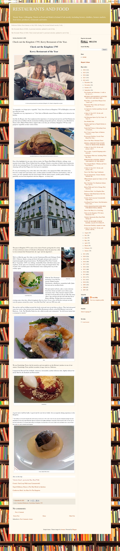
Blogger (74, 529)
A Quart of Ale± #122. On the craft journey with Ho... (93, 228)
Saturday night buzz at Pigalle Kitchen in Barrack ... (95, 124)
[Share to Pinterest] (38, 501)
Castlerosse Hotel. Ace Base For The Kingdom (26, 490)
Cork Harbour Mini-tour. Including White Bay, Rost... (95, 156)
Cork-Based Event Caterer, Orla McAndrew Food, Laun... (95, 203)
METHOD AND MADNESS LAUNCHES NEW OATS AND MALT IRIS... (95, 97)
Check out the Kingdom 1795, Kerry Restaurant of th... (94, 213)
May (86, 240)
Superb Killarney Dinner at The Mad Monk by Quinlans (29, 487)
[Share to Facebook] (37, 501)
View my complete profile (97, 300)
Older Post (72, 516)
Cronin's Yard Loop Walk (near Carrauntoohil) (26, 483)
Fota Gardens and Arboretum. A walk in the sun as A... (95, 93)
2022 (84, 80)
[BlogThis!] (33, 501)
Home (44, 516)
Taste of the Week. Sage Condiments (94, 172)
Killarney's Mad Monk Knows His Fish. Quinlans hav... (94, 194)
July (86, 235)
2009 (84, 285)
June (86, 238)
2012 (84, 277)
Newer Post (16, 516)
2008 (84, 287)
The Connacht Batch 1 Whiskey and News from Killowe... (95, 164)
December (87, 82)
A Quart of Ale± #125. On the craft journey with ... (93, 114)
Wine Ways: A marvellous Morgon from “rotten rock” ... (95, 101)
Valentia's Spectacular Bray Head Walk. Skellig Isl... (94, 218)
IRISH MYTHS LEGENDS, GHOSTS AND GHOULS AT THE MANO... (94, 160)
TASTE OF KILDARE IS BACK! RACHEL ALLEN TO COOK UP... (94, 222)
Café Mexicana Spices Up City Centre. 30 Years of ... (95, 118)
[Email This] (31, 501)
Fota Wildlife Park (89, 121)
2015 (84, 269)
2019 (84, 259)
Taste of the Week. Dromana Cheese (93, 140)
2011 (84, 279)
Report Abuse (85, 62)
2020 (84, 256)
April (86, 243)
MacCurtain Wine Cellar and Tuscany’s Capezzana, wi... (94, 105)
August (87, 233)
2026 (84, 70)
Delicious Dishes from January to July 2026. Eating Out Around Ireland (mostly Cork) (37, 25)
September (88, 90)
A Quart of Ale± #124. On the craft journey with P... (93, 148)
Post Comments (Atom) (26, 519)
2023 (84, 77)
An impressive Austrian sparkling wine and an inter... (95, 109)
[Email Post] (28, 500)
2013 (84, 274)
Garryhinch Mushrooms (23, 503)
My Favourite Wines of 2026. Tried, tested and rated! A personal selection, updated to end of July (40, 33)
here (19, 424)
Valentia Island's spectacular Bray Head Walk (26, 480)
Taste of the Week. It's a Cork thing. (93, 210)
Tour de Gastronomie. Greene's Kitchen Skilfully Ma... (94, 175)
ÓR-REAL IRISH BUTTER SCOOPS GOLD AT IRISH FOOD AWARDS (94, 144)
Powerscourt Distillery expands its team (94, 225)
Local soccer (86, 322)
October (87, 87)
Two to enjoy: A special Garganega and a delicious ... (95, 152)
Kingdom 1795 (39, 503)
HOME (84, 57)
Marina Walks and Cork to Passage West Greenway (94, 188)
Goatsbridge (32, 503)
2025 (84, 72)
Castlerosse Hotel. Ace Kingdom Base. (94, 191)
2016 (84, 267)
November (87, 85)
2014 (84, 272)
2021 (84, 254)
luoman (63, 529)
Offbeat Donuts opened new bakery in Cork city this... (95, 179)
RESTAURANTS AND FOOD (41, 9)
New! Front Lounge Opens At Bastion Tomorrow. (94, 133)
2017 (84, 264)
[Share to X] (35, 501)
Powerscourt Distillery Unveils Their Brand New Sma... (94, 137)
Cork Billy (95, 297)
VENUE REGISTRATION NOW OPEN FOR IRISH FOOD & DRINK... (95, 207)
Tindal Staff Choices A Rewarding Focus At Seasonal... (95, 129)
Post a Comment (19, 512)
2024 (84, 75)
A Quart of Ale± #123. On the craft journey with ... (93, 168)
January (87, 251)
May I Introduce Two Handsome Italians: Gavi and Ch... (95, 183)
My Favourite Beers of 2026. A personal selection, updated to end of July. (33, 29)
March (86, 245)
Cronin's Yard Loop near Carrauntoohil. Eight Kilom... (94, 198)
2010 (84, 282)
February (87, 248)
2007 (84, 290)
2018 (84, 261)
